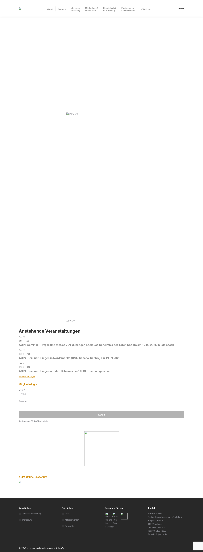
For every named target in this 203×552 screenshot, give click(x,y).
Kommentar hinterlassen (53, 99)
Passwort (23, 401)
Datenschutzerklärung (31, 514)
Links (67, 514)
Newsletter (70, 526)
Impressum (27, 520)
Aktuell (25, 99)
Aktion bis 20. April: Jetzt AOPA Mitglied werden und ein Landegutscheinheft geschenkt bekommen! (82, 94)
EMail (22, 390)
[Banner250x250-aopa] (101, 465)
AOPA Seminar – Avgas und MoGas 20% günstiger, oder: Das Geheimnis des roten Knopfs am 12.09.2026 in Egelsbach (96, 345)
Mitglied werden (72, 520)
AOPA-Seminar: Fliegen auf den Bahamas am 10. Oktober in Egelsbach (65, 371)
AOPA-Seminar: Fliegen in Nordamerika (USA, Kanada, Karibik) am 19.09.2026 (69, 358)
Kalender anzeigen (27, 376)
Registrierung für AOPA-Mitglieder (34, 421)
